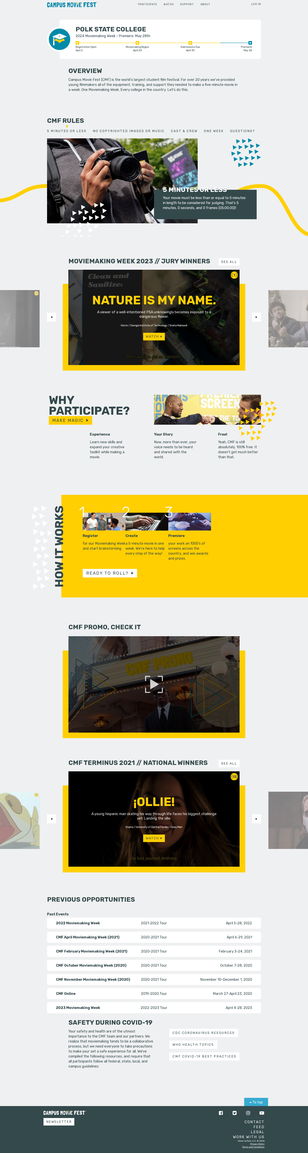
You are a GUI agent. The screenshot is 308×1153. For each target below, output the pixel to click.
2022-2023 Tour (154, 1008)
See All (229, 262)
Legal (258, 1132)
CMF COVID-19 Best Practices (204, 1056)
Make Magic (68, 420)
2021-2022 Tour (154, 923)
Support (187, 4)
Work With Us (249, 1137)
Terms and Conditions (253, 1147)
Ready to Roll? (107, 573)
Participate (147, 4)
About (206, 4)
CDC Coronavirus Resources (204, 1033)
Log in (256, 4)
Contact (255, 1122)
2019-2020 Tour (154, 993)
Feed (259, 1127)
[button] (51, 317)
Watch (169, 4)
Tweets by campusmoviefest (120, 1113)
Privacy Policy (257, 1144)
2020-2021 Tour (154, 937)
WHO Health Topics (193, 1045)
